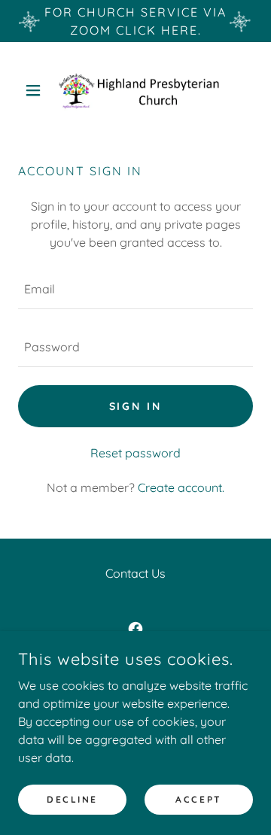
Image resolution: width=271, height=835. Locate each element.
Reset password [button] (135, 452)
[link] (135, 90)
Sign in (136, 406)
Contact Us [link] (135, 573)
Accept (198, 799)
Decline (72, 799)
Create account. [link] (181, 487)
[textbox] (135, 289)
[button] (35, 90)
